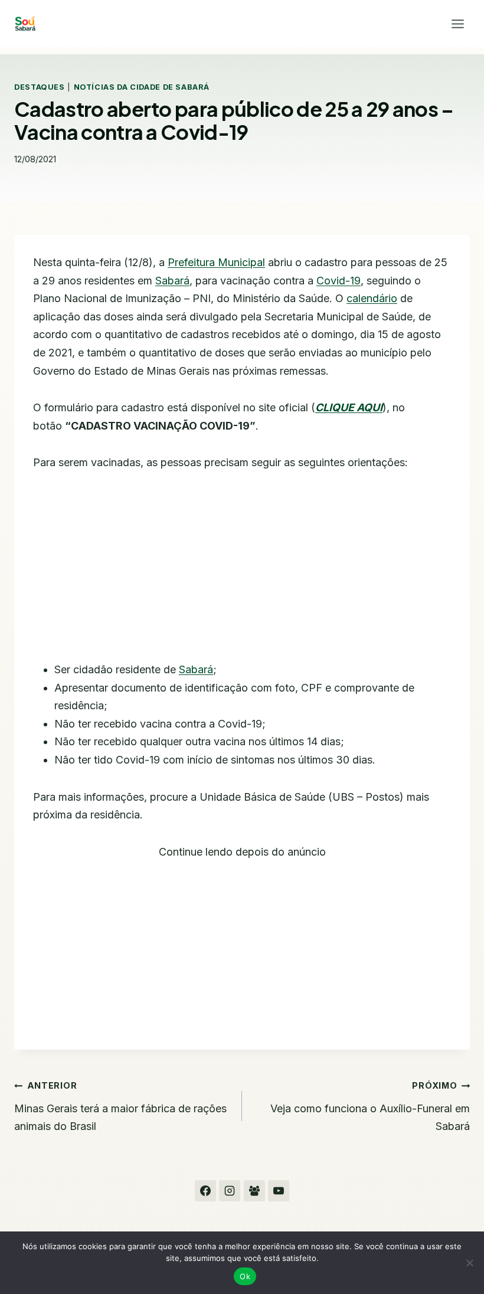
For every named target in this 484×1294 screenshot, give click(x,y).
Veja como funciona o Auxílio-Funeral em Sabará (370, 1106)
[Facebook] (205, 1190)
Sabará (172, 280)
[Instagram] (229, 1190)
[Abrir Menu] (457, 23)
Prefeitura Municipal (216, 262)
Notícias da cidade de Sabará (142, 87)
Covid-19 (338, 280)
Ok (245, 1276)
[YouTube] (278, 1190)
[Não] (469, 1263)
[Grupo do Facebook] (254, 1190)
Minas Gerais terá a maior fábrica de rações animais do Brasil (120, 1106)
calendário (371, 298)
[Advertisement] (242, 573)
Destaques (39, 87)
